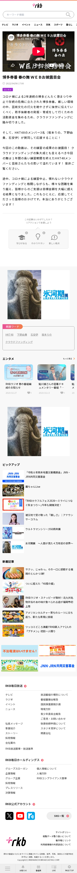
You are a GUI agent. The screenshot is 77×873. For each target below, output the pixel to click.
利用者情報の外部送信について (56, 844)
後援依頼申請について (53, 723)
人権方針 (42, 773)
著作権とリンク (63, 840)
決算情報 (10, 792)
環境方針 (46, 709)
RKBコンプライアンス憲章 (52, 778)
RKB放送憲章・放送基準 (19, 748)
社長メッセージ (14, 723)
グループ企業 (12, 778)
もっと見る (67, 358)
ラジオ (15, 24)
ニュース (38, 24)
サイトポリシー (63, 832)
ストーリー (11, 733)
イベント (26, 24)
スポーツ (58, 24)
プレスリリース (14, 788)
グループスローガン (16, 768)
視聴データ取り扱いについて (57, 836)
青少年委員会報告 (51, 714)
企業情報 (10, 773)
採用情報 (10, 738)
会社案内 (10, 742)
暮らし (69, 24)
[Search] (68, 14)
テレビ (5, 24)
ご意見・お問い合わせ (53, 718)
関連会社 (46, 733)
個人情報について (47, 768)
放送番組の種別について (54, 694)
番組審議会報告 (49, 699)
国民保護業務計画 (51, 704)
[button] (7, 868)
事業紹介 (10, 728)
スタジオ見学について (53, 728)
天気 (48, 24)
